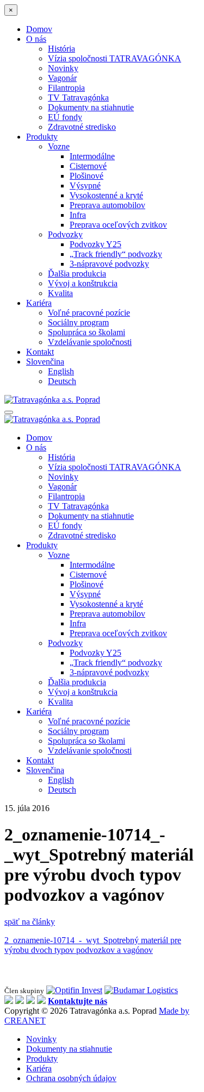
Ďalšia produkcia (77, 273)
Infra (78, 214)
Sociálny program (78, 322)
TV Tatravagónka (78, 97)
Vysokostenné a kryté (106, 195)
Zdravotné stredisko (82, 126)
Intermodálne (92, 156)
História (61, 48)
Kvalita (60, 293)
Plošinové (86, 175)
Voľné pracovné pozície (89, 312)
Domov (39, 29)
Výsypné (85, 185)
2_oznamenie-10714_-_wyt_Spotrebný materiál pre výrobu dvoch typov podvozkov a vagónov (92, 945)
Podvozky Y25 (95, 244)
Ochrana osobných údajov (71, 1078)
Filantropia (66, 87)
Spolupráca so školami (86, 332)
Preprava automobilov (107, 205)
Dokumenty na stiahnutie (91, 107)
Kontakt (40, 351)
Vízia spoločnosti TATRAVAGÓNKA (114, 58)
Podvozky (65, 234)
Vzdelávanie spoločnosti (90, 342)
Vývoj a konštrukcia (83, 283)
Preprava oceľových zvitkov (118, 224)
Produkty (42, 136)
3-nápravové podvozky (109, 263)
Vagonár (62, 78)
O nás (36, 38)
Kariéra (39, 302)
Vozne (59, 146)
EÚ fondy (65, 117)
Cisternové (88, 166)
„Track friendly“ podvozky (116, 254)
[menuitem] (45, 361)
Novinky (63, 68)
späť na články (29, 921)
